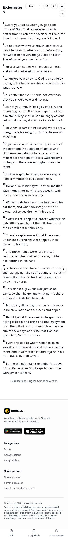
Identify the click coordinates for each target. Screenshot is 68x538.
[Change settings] (62, 6)
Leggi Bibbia (11, 460)
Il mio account (12, 477)
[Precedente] (4, 269)
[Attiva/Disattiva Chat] (54, 6)
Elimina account (13, 482)
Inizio (7, 449)
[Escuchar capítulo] (62, 13)
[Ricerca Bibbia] (47, 6)
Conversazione (12, 455)
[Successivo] (64, 269)
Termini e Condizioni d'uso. (20, 488)
